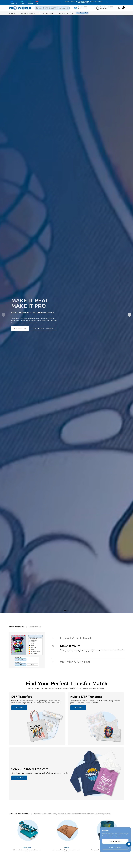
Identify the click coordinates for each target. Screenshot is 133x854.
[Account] (119, 8)
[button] (123, 8)
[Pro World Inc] (20, 8)
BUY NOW (17, 328)
